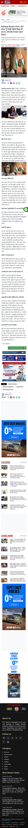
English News (5, 6)
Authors (3, 824)
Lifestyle (6, 759)
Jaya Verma (20, 386)
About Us (8, 822)
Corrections (22, 822)
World (6, 766)
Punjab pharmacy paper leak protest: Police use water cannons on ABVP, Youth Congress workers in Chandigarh (18, 484)
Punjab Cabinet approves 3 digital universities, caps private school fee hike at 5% (18, 491)
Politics (13, 6)
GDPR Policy (12, 826)
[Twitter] (8, 83)
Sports (6, 769)
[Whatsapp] (16, 83)
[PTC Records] (17, 709)
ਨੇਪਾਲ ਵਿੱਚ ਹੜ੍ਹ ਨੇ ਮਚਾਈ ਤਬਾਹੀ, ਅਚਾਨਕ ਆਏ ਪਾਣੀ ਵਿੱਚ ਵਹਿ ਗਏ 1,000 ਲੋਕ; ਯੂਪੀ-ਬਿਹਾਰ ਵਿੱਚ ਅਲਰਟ (18, 573)
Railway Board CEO (8, 389)
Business (6, 752)
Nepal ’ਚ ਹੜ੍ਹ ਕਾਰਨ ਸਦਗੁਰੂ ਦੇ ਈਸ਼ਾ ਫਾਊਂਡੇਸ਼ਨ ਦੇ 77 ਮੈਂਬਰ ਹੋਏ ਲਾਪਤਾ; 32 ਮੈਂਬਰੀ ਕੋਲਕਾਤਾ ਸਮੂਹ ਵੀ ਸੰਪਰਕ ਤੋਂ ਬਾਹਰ (18, 541)
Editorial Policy (14, 822)
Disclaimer (15, 824)
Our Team (21, 824)
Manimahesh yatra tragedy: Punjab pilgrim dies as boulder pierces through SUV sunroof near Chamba (18, 498)
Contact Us (9, 824)
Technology (7, 764)
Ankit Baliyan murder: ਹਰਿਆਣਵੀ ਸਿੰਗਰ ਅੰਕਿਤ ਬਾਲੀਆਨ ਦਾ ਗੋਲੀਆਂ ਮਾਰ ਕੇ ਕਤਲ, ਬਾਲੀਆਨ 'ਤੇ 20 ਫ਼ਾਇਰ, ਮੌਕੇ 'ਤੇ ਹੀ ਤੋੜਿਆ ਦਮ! (18, 565)
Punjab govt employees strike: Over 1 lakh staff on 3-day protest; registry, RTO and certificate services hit (18, 507)
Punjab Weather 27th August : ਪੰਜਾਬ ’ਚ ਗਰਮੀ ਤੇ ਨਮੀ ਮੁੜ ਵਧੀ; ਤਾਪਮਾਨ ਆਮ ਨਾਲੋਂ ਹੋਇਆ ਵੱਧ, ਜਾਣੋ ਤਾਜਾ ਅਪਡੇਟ (17, 557)
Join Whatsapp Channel (16, 348)
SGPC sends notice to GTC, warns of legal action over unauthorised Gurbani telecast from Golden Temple (17, 475)
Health (6, 757)
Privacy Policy (5, 826)
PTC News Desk (11, 44)
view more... (23, 462)
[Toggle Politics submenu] (15, 5)
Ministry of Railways (8, 386)
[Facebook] (11, 83)
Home (2, 19)
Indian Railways (13, 384)
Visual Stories (22, 6)
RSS (17, 826)
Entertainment (8, 754)
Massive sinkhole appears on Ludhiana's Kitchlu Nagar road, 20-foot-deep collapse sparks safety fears (17, 467)
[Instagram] (14, 83)
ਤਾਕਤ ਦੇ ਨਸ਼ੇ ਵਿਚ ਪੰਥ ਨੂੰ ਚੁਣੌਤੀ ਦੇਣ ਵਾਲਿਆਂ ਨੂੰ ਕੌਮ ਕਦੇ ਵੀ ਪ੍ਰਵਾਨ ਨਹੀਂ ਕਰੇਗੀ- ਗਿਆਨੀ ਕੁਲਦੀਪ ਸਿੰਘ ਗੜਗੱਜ (17, 580)
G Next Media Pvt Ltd (6, 820)
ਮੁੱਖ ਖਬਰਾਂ (8, 19)
